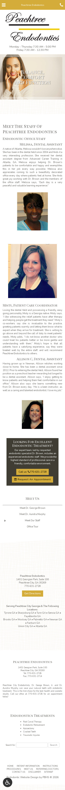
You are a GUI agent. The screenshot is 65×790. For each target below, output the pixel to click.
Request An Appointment (34, 479)
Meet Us (32, 498)
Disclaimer (34, 772)
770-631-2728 (34, 673)
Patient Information (28, 766)
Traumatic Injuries (31, 735)
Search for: (11, 745)
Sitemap (48, 772)
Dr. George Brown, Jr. (42, 685)
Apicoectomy (28, 728)
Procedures (14, 769)
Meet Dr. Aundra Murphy (33, 514)
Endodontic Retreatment (34, 725)
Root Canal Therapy (32, 721)
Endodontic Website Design (22, 777)
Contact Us (18, 772)
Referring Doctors (47, 769)
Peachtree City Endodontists (16, 685)
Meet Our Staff (32, 520)
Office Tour (32, 526)
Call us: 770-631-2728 (32, 472)
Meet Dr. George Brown (32, 508)
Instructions (50, 766)
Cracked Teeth (29, 731)
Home (10, 766)
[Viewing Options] (7, 782)
